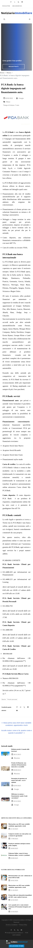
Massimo (16, 758)
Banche (4, 699)
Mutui (9, 73)
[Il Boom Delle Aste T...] (4, 897)
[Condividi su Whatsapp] (20, 707)
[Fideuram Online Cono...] (4, 855)
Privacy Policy (23, 924)
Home (2, 73)
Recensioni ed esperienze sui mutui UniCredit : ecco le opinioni (19, 780)
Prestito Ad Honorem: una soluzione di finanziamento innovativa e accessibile (18, 764)
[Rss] (18, 2)
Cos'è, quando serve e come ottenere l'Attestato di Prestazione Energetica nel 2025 (19, 906)
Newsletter (6, 6)
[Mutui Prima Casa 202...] (4, 826)
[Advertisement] (16, 42)
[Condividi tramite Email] (17, 710)
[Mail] (22, 2)
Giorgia (21, 98)
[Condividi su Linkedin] (28, 707)
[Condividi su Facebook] (17, 707)
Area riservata (17, 6)
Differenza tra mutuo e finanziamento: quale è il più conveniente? (19, 796)
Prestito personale (12, 699)
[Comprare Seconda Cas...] (4, 836)
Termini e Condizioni (11, 924)
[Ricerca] (4, 19)
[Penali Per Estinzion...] (4, 845)
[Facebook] (11, 2)
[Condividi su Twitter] (24, 707)
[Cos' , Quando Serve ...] (4, 907)
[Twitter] (14, 2)
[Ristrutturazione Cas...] (4, 878)
